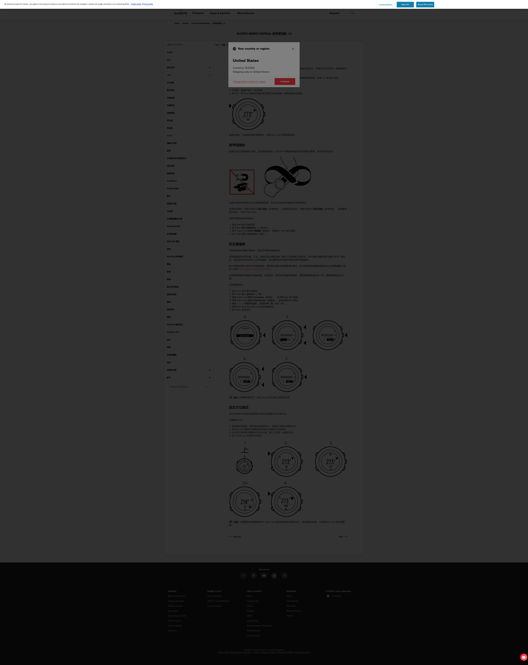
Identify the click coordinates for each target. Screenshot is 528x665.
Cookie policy (136, 4)
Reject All (405, 4)
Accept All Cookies (425, 4)
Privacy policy (147, 4)
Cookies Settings (385, 4)
